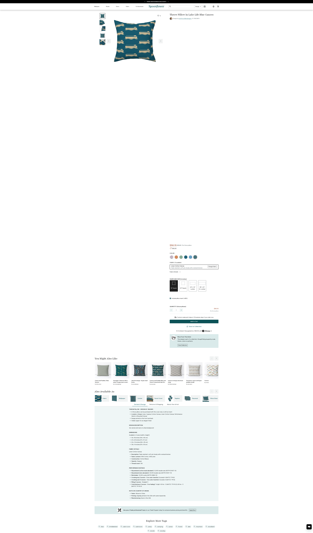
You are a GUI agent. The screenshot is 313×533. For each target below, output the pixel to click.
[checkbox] (170, 298)
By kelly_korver (98, 384)
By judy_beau (152, 384)
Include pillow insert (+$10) (179, 298)
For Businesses (139, 6)
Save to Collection (194, 327)
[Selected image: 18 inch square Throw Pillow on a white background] (102, 16)
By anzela (206, 382)
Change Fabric (212, 266)
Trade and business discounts (156, 1)
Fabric (127, 6)
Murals (107, 6)
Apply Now (192, 510)
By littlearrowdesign (172, 384)
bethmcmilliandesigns (185, 18)
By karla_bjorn (189, 384)
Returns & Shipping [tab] (156, 404)
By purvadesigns (134, 384)
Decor (117, 6)
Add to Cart (194, 321)
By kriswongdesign (117, 384)
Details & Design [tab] (140, 404)
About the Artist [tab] (173, 404)
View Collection (182, 345)
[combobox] (198, 6)
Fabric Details (175, 272)
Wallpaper (96, 6)
